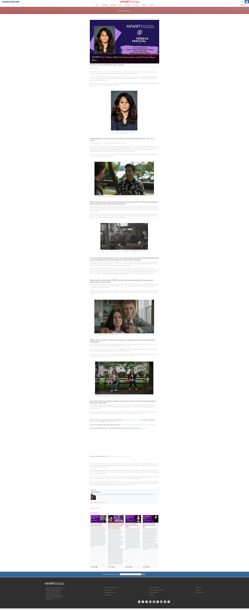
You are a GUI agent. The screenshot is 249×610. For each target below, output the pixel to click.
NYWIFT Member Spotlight (110, 64)
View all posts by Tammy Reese (98, 502)
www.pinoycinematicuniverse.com (132, 419)
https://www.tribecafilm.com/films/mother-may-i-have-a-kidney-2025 (138, 424)
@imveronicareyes (96, 421)
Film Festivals (100, 64)
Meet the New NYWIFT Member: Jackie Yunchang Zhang (131, 525)
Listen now (144, 428)
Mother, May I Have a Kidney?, (115, 73)
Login (242, 1)
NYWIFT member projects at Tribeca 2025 (118, 456)
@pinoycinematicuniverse (109, 421)
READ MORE (93, 566)
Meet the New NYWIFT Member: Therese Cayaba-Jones (149, 525)
